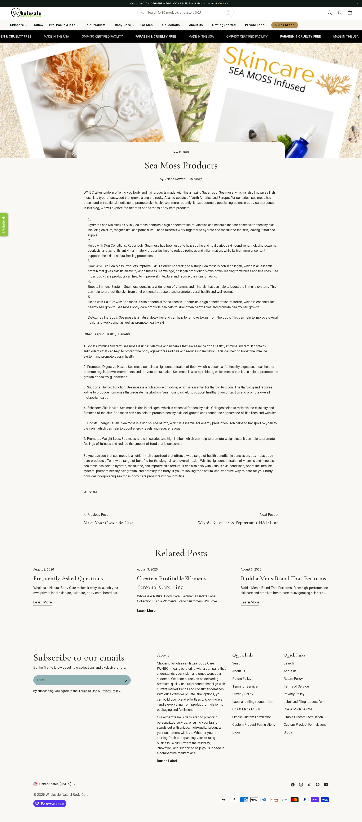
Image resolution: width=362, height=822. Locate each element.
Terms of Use (88, 691)
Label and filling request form (253, 702)
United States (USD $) (55, 784)
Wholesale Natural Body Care (67, 795)
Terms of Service (245, 686)
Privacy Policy (242, 694)
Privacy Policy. (111, 691)
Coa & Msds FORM (246, 709)
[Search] (330, 12)
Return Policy (242, 679)
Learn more (42, 602)
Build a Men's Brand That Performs (283, 578)
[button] (4, 224)
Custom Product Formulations (253, 725)
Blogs (236, 732)
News (198, 179)
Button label (167, 761)
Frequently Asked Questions (68, 578)
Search (237, 663)
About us (238, 671)
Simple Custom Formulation (252, 717)
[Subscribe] (126, 680)
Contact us (225, 3)
